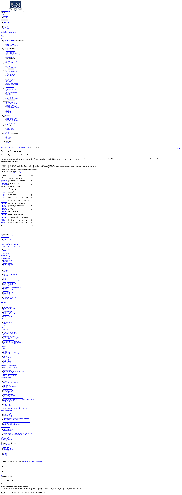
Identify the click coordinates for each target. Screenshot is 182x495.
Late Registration (7, 294)
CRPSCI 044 (4, 216)
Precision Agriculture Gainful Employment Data (11, 172)
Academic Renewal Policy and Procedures (13, 398)
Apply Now (3, 35)
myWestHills (3, 31)
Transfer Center (9, 97)
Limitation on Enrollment (9, 387)
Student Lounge (7, 357)
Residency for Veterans (8, 334)
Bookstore (8, 111)
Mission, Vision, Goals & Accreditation (9, 244)
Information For (4, 20)
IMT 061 (3, 220)
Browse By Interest (10, 43)
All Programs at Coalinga (12, 45)
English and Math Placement (9, 289)
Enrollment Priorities (8, 293)
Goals (4, 250)
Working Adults (7, 22)
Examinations (6, 385)
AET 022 (3, 197)
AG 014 (2, 189)
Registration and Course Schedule (11, 292)
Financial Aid (9, 66)
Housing (8, 114)
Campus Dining (7, 362)
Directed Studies (7, 404)
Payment (5, 278)
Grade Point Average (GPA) (9, 313)
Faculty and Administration (7, 439)
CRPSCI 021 (4, 209)
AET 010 (3, 192)
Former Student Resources (12, 83)
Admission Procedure (8, 273)
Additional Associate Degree (9, 423)
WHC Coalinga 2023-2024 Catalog (12, 147)
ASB (4, 350)
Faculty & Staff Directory (12, 120)
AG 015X (3, 178)
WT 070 (3, 224)
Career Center (9, 90)
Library (8, 110)
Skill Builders (6, 25)
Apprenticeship (6, 325)
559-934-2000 (4, 444)
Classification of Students (9, 308)
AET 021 (3, 195)
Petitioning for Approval (8, 390)
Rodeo (7, 140)
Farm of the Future (10, 119)
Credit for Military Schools (9, 331)
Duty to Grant (6, 414)
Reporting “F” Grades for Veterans (11, 338)
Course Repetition (7, 389)
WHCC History (7, 261)
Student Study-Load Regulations (10, 382)
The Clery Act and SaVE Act (10, 374)
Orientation (5, 288)
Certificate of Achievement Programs (11, 424)
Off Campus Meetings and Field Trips (11, 353)
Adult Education (10, 47)
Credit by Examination (8, 400)
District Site (9, 444)
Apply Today (17, 459)
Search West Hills (5, 476)
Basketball (8, 137)
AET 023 (3, 199)
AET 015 (3, 194)
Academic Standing (7, 391)
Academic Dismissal (8, 394)
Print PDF (179, 148)
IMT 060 (3, 219)
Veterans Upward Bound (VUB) (10, 343)
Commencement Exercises (9, 416)
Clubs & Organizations (11, 105)
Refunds (5, 279)
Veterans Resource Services (9, 332)
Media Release (6, 240)
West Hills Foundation (8, 449)
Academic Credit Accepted (9, 285)
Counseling (6, 291)
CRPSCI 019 (4, 208)
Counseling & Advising (11, 89)
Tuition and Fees (7, 275)
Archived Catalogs (5, 440)
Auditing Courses (7, 296)
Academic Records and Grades (10, 306)
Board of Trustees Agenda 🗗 (7, 459)
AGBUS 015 (4, 180)
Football (8, 138)
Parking (5, 355)
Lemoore (5, 14)
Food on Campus (10, 112)
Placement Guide (10, 87)
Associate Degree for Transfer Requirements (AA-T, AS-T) (16, 422)
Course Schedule (10, 38)
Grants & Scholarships (11, 67)
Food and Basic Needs (11, 106)
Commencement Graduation (12, 107)
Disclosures (6, 457)
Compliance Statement (8, 264)
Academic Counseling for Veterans (11, 341)
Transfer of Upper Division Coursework (12, 403)
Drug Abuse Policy (7, 370)
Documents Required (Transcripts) (11, 283)
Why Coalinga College (11, 60)
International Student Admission (10, 274)
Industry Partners (7, 26)
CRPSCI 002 (5, 184)
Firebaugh (5, 16)
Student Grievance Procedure (10, 375)
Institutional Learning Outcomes (10, 252)
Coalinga (3, 12)
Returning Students (10, 56)
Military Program (7, 329)
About (4, 115)
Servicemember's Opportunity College (12, 287)
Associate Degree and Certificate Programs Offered (14, 434)
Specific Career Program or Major (11, 419)
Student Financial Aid (8, 300)
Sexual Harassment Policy (9, 372)
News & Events (9, 127)
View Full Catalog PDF (7, 235)
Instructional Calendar (5, 256)
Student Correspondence (8, 284)
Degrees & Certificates (8, 40)
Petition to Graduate (7, 415)
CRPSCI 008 (4, 203)
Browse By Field (10, 44)
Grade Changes (6, 315)
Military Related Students (9, 282)
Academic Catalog (10, 74)
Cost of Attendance (10, 65)
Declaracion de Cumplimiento (10, 265)
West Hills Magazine (11, 131)
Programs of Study (25, 147)
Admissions (6, 48)
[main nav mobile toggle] (23, 11)
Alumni (5, 27)
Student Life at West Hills (12, 102)
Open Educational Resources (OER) (11, 352)
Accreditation (6, 253)
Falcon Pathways (10, 80)
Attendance (6, 381)
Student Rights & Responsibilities (8, 365)
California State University (9, 432)
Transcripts (8, 76)
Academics (3, 302)
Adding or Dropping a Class (9, 297)
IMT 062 (3, 222)
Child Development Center (12, 98)
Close (2, 493)
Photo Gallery (9, 132)
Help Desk (8, 94)
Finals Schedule (9, 81)
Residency (5, 277)
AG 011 (2, 188)
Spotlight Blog (9, 128)
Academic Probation (8, 392)
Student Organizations (8, 359)
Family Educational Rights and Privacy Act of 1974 (15, 408)
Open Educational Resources (12, 85)
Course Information (7, 316)
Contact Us (8, 124)
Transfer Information (5, 427)
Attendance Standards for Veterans (11, 337)
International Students (11, 57)
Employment (6, 447)
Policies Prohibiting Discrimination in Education (14, 371)
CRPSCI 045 (4, 217)
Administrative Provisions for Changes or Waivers (14, 407)
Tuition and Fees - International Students (12, 280)
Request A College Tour (11, 61)
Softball (8, 144)
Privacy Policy (39, 461)
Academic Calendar (10, 79)
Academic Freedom (7, 263)
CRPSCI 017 (4, 205)
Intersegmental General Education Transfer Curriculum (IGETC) (17, 433)
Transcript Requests (7, 307)
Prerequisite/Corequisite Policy (10, 386)
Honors (5, 309)
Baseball (8, 136)
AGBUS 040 (4, 191)
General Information (5, 258)
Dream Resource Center (11, 53)
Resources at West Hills (11, 71)
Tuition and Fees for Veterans (10, 333)
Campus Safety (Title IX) (12, 103)
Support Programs (10, 73)
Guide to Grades (7, 312)
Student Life (6, 99)
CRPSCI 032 (4, 213)
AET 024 (3, 200)
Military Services (4, 327)
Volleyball (8, 145)
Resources (5, 69)
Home (2, 147)
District (5, 17)
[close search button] (1, 478)
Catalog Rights (6, 396)
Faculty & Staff (6, 28)
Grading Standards (7, 311)
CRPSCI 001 (4, 183)
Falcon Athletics (7, 133)
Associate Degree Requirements (10, 420)
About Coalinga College (11, 118)
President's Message (5, 243)
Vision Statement (7, 249)
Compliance (32, 461)
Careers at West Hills (11, 122)
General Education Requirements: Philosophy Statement (16, 418)
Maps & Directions (10, 123)
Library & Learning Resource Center (14, 96)
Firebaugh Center (7, 448)
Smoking (5, 356)
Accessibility (26, 461)
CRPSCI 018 (4, 206)
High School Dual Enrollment (13, 54)
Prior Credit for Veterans (8, 340)
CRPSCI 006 (4, 202)
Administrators (4, 255)
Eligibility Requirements (8, 271)
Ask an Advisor (9, 62)
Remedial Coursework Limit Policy (11, 384)
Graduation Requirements (6, 410)
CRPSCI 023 (4, 211)
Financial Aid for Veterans (9, 336)
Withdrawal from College (9, 395)
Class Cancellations (7, 298)
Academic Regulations (6, 377)
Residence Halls (7, 361)
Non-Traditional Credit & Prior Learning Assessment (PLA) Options (18, 399)
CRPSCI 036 (4, 214)
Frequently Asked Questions (12, 84)
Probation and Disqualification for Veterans (13, 342)
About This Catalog (5, 237)
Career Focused (6, 23)
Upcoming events (10, 129)
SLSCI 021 (3, 181)
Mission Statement (7, 248)
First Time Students (10, 51)
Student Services (4, 318)
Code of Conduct (7, 368)
